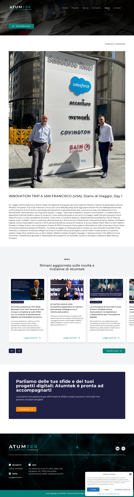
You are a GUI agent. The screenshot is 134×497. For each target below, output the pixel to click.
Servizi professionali (96, 302)
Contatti (117, 8)
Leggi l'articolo (30, 338)
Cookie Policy (101, 493)
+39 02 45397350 (16, 469)
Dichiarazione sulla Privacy (113, 493)
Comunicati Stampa (17, 302)
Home (65, 8)
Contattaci (25, 409)
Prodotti (75, 8)
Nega (107, 489)
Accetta (93, 489)
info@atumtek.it (15, 477)
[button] (130, 474)
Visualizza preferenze (122, 489)
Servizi (85, 8)
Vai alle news (112, 351)
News (107, 8)
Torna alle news (22, 26)
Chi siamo (96, 8)
